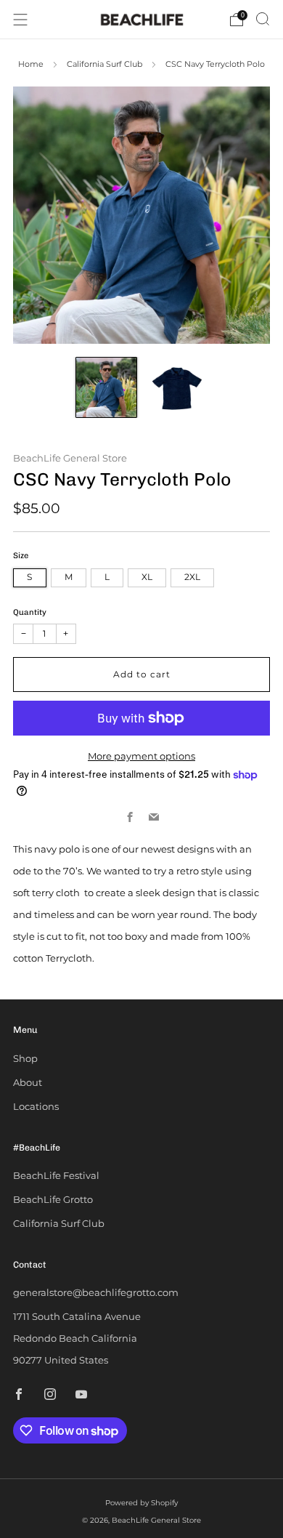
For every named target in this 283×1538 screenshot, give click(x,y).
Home (31, 64)
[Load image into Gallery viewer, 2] (177, 388)
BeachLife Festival (56, 1175)
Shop (25, 1058)
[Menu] (20, 19)
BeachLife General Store (70, 458)
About (27, 1082)
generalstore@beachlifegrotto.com (96, 1292)
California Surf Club (104, 64)
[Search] (262, 19)
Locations (36, 1106)
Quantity (29, 612)
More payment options (141, 756)
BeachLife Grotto (53, 1199)
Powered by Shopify (141, 1502)
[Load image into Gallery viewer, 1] (106, 388)
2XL (192, 577)
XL (147, 577)
